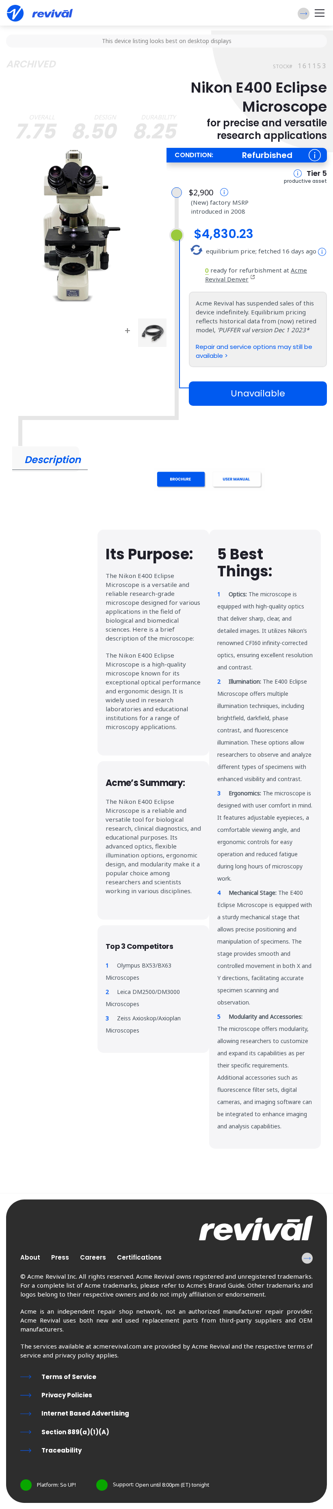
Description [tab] (52, 459)
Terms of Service (68, 1377)
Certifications (139, 1257)
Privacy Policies (66, 1395)
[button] (303, 13)
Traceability (61, 1450)
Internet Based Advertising (85, 1413)
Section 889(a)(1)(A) (75, 1432)
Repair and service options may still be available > (254, 351)
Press (60, 1257)
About (30, 1257)
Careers (93, 1257)
